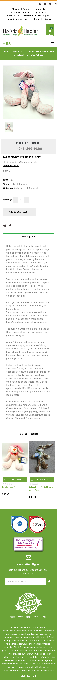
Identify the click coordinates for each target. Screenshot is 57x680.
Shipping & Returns (21, 9)
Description (28, 236)
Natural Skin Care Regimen (37, 16)
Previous (4, 463)
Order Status (12, 16)
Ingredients (40, 12)
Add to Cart (16, 480)
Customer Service (20, 12)
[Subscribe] (49, 581)
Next (53, 463)
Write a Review (11, 165)
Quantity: (7, 200)
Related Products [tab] (28, 434)
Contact (48, 19)
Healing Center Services (17, 19)
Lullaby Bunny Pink (10, 487)
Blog (36, 19)
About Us (40, 9)
